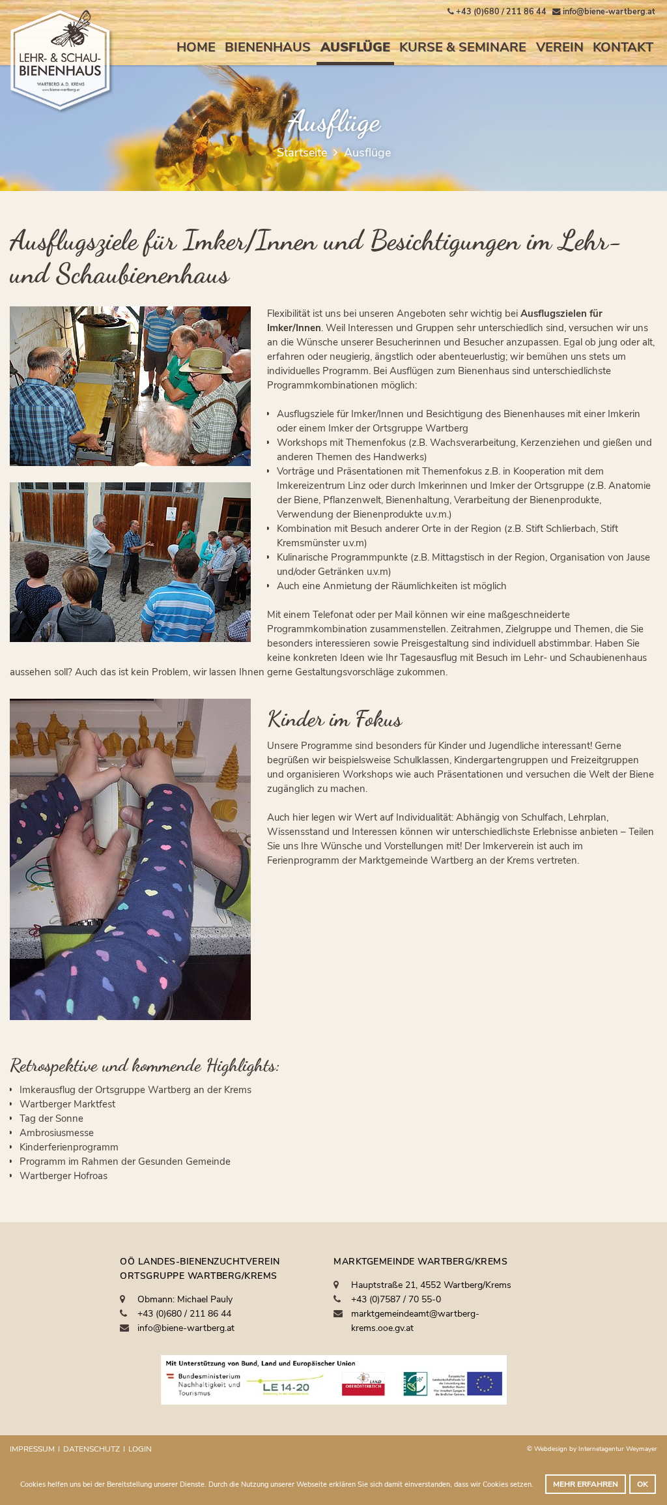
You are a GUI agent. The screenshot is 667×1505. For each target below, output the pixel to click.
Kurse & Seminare (462, 47)
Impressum (32, 1449)
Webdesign (551, 1449)
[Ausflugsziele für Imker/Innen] (130, 386)
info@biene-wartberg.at (185, 1328)
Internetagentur (601, 1449)
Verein (560, 47)
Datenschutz (91, 1449)
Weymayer (641, 1449)
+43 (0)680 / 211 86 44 (184, 1314)
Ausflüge (355, 47)
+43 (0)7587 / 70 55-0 (396, 1299)
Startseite (302, 152)
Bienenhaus (268, 47)
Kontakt (623, 47)
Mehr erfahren (585, 1484)
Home (196, 47)
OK (642, 1484)
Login (140, 1449)
